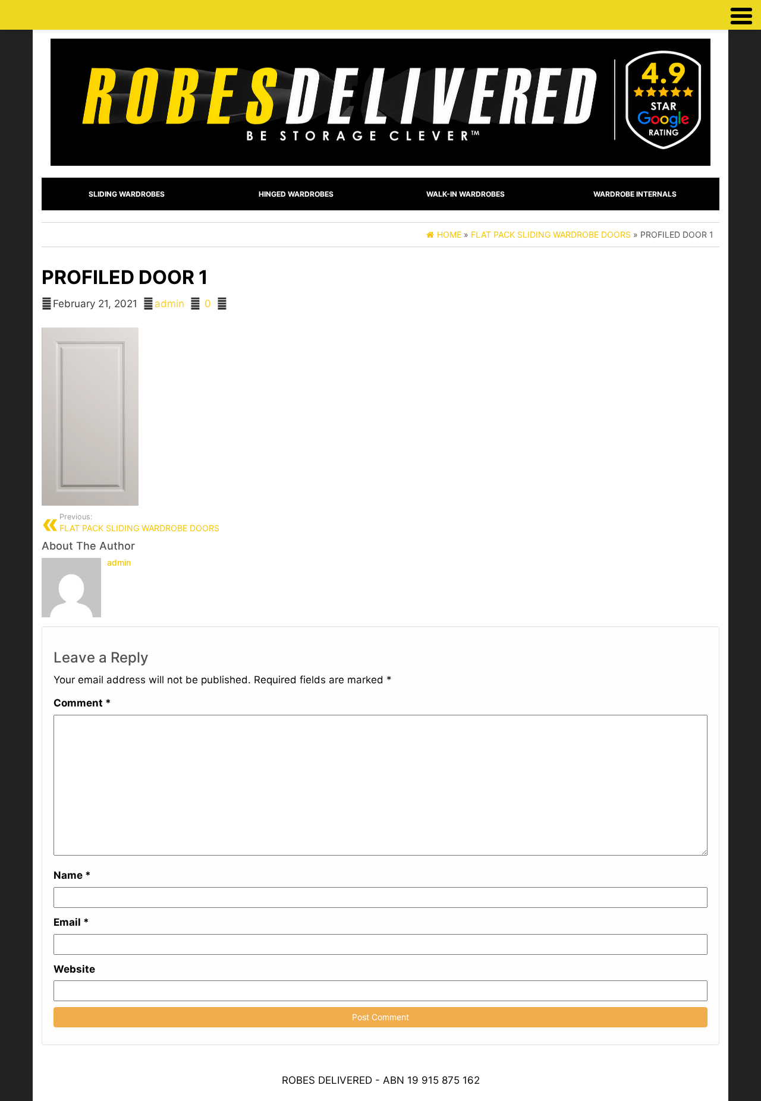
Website (74, 969)
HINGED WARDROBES (296, 194)
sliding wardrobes (127, 194)
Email (71, 922)
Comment (82, 703)
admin (169, 304)
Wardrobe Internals (635, 194)
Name (72, 875)
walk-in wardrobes (465, 194)
